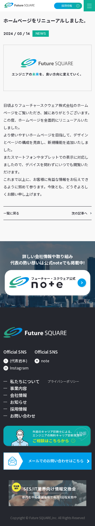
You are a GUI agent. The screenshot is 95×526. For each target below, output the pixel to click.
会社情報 (18, 395)
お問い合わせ (22, 416)
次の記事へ (79, 213)
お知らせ (18, 402)
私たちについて (25, 381)
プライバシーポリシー (63, 381)
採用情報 (18, 409)
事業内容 (18, 388)
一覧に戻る (11, 213)
